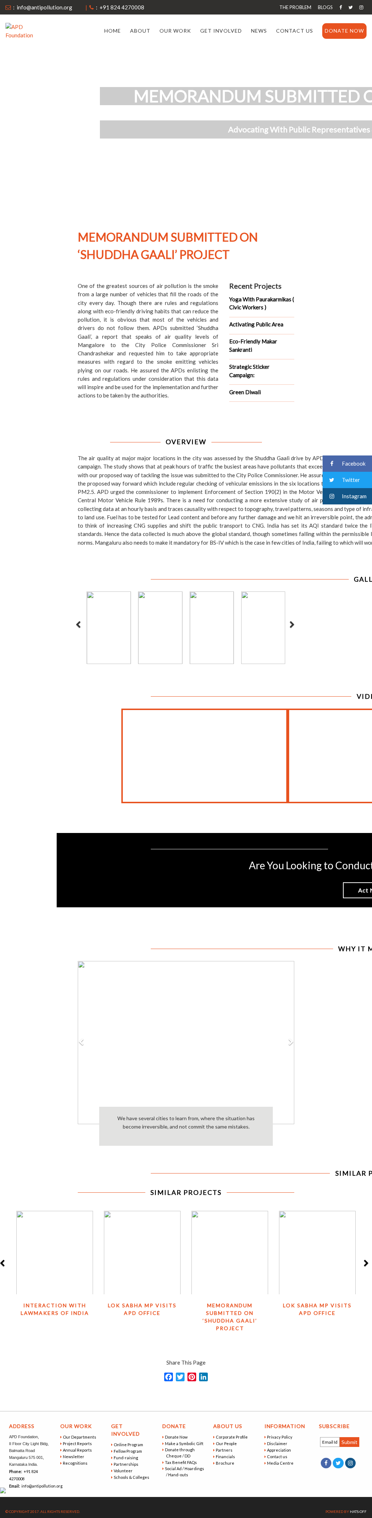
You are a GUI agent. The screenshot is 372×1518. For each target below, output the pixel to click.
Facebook (353, 463)
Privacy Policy (280, 1437)
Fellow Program (128, 1451)
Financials (226, 1456)
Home (112, 31)
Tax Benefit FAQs (181, 1462)
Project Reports (78, 1443)
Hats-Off (358, 1511)
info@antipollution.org (41, 1486)
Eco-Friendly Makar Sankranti (253, 345)
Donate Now (344, 31)
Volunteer (124, 1470)
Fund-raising (126, 1457)
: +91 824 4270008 (119, 7)
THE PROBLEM (295, 7)
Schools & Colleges (132, 1477)
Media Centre (281, 1463)
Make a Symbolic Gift (184, 1443)
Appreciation (279, 1450)
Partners (224, 1450)
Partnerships (126, 1464)
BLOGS (325, 7)
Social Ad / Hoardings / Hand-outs (185, 1471)
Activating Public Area (256, 324)
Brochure (225, 1463)
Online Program (129, 1444)
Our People (227, 1443)
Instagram (354, 496)
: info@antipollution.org (41, 7)
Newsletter (74, 1456)
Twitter (350, 480)
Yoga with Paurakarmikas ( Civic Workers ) (261, 303)
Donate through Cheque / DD (180, 1452)
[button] (81, 1095)
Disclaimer (277, 1443)
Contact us (294, 31)
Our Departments (80, 1437)
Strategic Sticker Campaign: (249, 370)
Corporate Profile (232, 1437)
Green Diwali (245, 392)
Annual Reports (78, 1450)
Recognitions (76, 1463)
